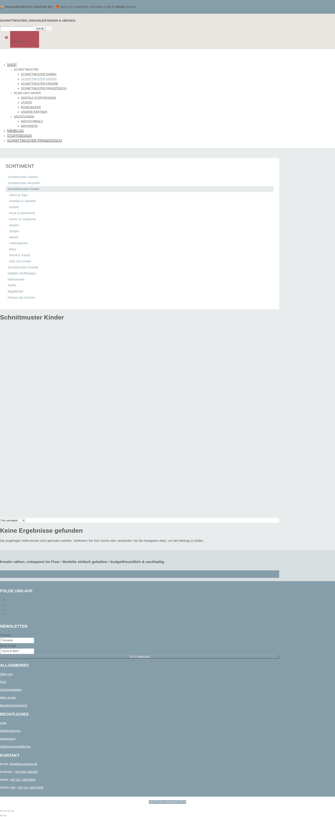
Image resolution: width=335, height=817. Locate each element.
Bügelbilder (31, 107)
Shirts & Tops (18, 195)
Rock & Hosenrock (22, 213)
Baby (12, 249)
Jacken (14, 225)
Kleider (14, 207)
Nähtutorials (32, 121)
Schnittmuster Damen (38, 74)
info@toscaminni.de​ (23, 764)
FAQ (3, 682)
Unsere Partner (34, 111)
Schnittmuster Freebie (39, 83)
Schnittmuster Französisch (43, 88)
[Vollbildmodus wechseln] (5, 810)
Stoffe (26, 102)
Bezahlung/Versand (13, 705)
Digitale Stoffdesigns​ (38, 97)
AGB (3, 723)
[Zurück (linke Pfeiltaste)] (1, 815)
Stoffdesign (19, 135)
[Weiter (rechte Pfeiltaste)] (5, 815)
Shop (12, 65)
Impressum (8, 739)
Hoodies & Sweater (22, 201)
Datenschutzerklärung (15, 746)
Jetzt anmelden (140, 657)
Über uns (6, 674)
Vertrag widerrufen (167, 802)
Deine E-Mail (8, 645)
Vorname (5, 635)
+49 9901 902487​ (26, 772)
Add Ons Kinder (20, 261)
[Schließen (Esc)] (12, 810)
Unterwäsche (18, 243)
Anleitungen (24, 116)
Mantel (13, 237)
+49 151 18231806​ (22, 779)
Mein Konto (8, 697)
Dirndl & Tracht (19, 255)
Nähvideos (29, 126)
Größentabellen (11, 690)
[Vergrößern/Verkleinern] (1, 810)
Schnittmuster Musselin (24, 183)
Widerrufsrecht (10, 731)
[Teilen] (8, 810)
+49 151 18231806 (30, 787)
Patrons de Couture (21, 297)
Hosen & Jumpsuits (22, 219)
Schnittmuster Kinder (39, 79)
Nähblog (15, 131)
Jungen (14, 231)
